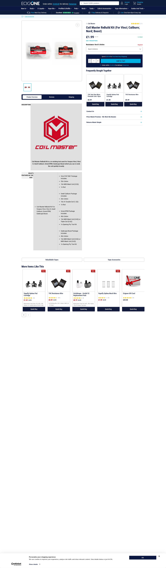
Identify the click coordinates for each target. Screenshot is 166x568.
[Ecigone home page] (31, 3)
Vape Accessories (29, 16)
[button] (95, 104)
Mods (83, 8)
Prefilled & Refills (64, 8)
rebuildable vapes (52, 260)
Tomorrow (72, 4)
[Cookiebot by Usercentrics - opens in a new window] (16, 564)
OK (143, 557)
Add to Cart (120, 61)
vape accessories (114, 260)
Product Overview (32, 97)
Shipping (71, 97)
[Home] (22, 16)
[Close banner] (159, 556)
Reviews (51, 97)
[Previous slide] (24, 315)
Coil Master (91, 24)
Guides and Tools (137, 8)
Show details (33, 564)
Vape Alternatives (121, 8)
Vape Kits (51, 8)
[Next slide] (28, 315)
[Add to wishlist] (77, 25)
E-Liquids (41, 8)
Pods (76, 8)
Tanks (91, 8)
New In (23, 8)
